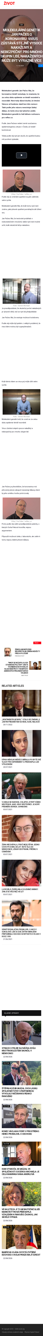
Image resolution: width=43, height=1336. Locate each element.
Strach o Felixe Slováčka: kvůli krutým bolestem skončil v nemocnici (19, 1051)
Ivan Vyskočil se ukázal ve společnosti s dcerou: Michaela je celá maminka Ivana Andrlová (20, 1171)
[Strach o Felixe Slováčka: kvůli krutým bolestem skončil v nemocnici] (21, 1033)
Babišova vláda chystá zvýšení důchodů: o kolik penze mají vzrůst (21, 1253)
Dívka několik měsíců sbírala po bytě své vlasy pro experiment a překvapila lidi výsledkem (21, 761)
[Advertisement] (21, 252)
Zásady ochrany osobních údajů (12, 1332)
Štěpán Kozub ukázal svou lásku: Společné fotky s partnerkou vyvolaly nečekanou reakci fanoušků (20, 1092)
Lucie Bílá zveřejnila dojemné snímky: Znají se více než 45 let (20, 890)
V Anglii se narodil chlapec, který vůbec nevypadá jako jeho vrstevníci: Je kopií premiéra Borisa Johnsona (21, 804)
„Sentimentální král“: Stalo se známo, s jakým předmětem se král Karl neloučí (21, 720)
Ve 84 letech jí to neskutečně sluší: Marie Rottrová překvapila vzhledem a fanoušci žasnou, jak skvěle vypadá (21, 1213)
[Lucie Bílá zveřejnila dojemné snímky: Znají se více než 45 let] (21, 873)
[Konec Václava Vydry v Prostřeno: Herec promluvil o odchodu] (21, 1116)
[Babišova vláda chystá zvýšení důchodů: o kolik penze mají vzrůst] (21, 1237)
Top (21, 25)
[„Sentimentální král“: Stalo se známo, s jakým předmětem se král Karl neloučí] (21, 703)
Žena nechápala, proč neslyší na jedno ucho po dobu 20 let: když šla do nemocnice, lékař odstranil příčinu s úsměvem (20, 848)
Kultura (6, 1023)
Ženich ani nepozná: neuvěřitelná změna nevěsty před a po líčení (27, 652)
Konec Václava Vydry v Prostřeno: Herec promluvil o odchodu (20, 1132)
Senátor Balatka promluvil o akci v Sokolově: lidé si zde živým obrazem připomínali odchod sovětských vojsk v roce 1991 (21, 933)
